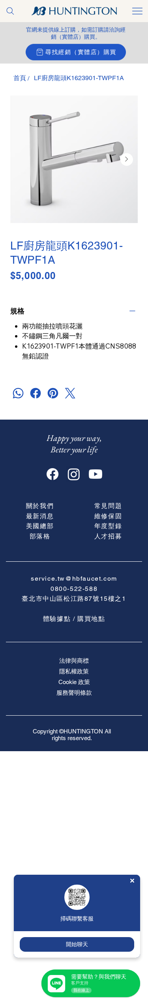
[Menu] (137, 11)
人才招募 (108, 536)
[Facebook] (35, 393)
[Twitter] (70, 393)
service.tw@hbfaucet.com (74, 578)
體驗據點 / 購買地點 (74, 618)
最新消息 (40, 516)
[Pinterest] (53, 393)
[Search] (10, 11)
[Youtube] (95, 474)
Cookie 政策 (74, 682)
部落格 (40, 536)
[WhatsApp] (18, 393)
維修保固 (108, 516)
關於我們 (40, 506)
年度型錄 (108, 526)
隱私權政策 (74, 671)
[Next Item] (126, 159)
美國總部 (40, 526)
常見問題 (108, 506)
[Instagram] (74, 474)
